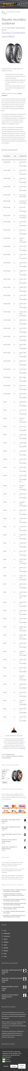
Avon (5, 930)
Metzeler (6, 947)
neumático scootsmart (11, 756)
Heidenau (6, 942)
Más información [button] (6, 1057)
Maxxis (5, 945)
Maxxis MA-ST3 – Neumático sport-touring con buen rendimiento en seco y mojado (14, 916)
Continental (7, 936)
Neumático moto (10, 754)
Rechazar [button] (6, 1066)
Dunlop (5, 939)
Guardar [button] (14, 1066)
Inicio (4, 12)
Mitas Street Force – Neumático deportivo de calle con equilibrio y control (13, 908)
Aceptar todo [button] (22, 1066)
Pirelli (5, 956)
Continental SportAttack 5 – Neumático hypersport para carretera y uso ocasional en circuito (13, 895)
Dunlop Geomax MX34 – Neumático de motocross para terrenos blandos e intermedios (14, 904)
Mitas (5, 953)
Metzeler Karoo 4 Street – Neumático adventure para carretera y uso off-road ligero (14, 900)
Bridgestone (7, 933)
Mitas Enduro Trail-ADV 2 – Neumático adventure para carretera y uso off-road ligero (14, 890)
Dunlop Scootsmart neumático (13, 34)
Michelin (6, 950)
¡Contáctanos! (22, 748)
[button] (3, 1059)
